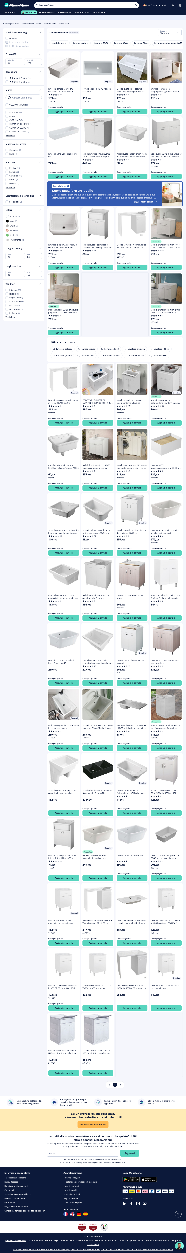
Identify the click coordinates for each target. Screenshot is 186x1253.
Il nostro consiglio (71, 1177)
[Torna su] (178, 1214)
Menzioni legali (52, 1240)
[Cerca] (37, 5)
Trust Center (111, 1240)
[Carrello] (180, 5)
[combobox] (170, 32)
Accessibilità (93, 1244)
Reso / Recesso (11, 1182)
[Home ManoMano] (17, 5)
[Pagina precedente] (109, 1085)
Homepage (7, 23)
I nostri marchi (70, 1190)
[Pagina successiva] (120, 1085)
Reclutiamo (9, 1202)
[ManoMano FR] (65, 1214)
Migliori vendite (70, 1198)
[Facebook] (131, 1203)
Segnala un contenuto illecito (17, 1194)
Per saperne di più (119, 1162)
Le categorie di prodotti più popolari (80, 1182)
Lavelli (38, 23)
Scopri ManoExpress (72, 1202)
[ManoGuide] (179, 1246)
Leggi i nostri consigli (144, 201)
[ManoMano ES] (85, 1214)
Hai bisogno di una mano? (16, 1186)
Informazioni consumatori (157, 1240)
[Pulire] (136, 5)
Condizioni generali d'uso (131, 1240)
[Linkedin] (125, 1203)
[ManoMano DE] (79, 1214)
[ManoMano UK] (72, 1214)
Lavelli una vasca (49, 23)
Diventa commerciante (14, 1198)
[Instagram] (138, 1203)
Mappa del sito (36, 1240)
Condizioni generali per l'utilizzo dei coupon (24, 1210)
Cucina (16, 23)
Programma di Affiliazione (16, 1206)
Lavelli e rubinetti (27, 23)
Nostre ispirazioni (71, 1194)
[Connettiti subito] (173, 5)
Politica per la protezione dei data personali (82, 1240)
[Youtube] (144, 1203)
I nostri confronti (71, 1186)
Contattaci (9, 1190)
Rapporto (176, 1240)
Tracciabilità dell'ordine (15, 1177)
